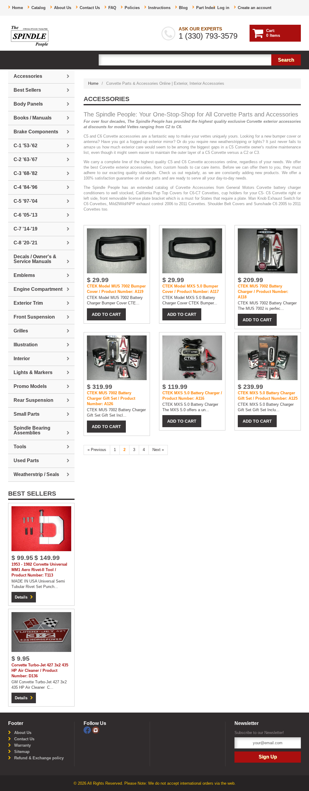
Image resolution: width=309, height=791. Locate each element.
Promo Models (30, 386)
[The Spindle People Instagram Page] (95, 729)
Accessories (28, 76)
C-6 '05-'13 (25, 215)
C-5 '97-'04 (25, 201)
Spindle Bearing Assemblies (32, 430)
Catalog (38, 7)
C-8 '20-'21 (25, 242)
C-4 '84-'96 (25, 187)
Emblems (24, 275)
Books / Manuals (33, 117)
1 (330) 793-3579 (208, 35)
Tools (20, 446)
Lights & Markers (33, 372)
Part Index (205, 7)
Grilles (21, 330)
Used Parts (26, 460)
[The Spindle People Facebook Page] (88, 729)
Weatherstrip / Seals (36, 474)
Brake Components (36, 131)
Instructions (159, 7)
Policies (132, 7)
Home (17, 7)
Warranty (22, 745)
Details (21, 597)
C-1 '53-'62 (25, 145)
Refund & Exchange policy (39, 758)
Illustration (26, 344)
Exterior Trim (28, 303)
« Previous (97, 449)
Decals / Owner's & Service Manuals (35, 259)
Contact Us (90, 7)
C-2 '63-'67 (25, 159)
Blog (183, 7)
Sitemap (22, 751)
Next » (158, 449)
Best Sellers (27, 90)
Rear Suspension (33, 400)
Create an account (254, 7)
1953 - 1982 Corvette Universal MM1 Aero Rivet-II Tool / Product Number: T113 (39, 569)
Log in (223, 7)
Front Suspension (34, 316)
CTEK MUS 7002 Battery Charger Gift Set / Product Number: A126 (111, 398)
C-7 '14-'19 (25, 228)
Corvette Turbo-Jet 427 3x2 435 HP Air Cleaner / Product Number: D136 (39, 670)
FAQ (112, 7)
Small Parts (27, 414)
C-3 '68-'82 (25, 173)
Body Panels (28, 103)
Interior (22, 358)
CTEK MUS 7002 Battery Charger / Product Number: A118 (263, 291)
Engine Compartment (38, 289)
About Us (62, 7)
